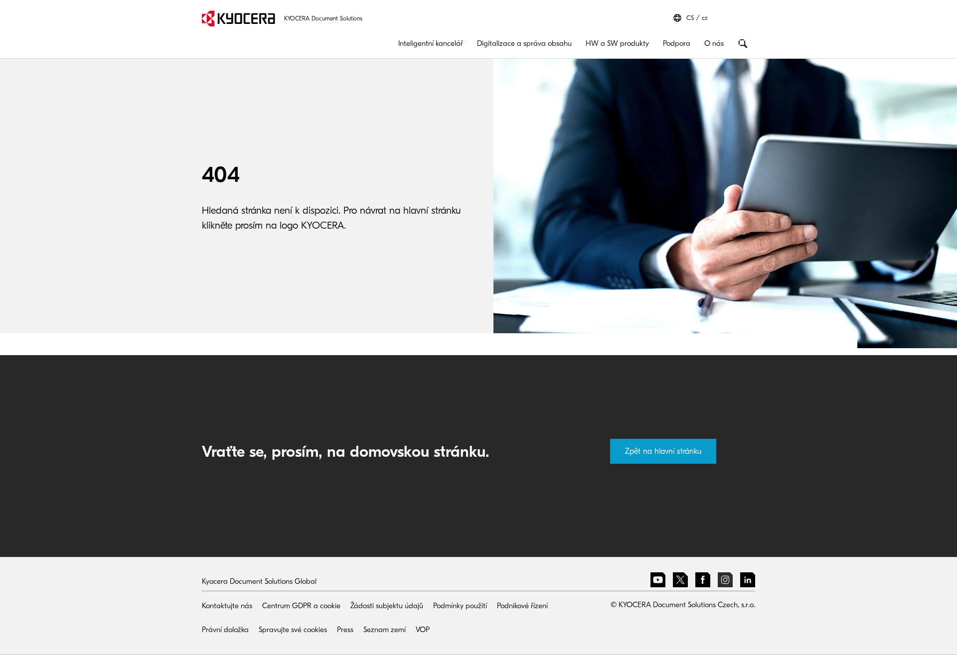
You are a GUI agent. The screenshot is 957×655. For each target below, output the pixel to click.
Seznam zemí (384, 629)
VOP (423, 629)
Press (345, 629)
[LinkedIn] (747, 581)
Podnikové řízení (522, 605)
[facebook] (702, 581)
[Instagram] (725, 581)
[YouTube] (657, 581)
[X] (680, 581)
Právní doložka (225, 629)
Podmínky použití (460, 605)
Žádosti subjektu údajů (386, 605)
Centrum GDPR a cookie (301, 605)
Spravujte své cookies (293, 629)
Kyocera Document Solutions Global (259, 581)
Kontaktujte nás (227, 605)
